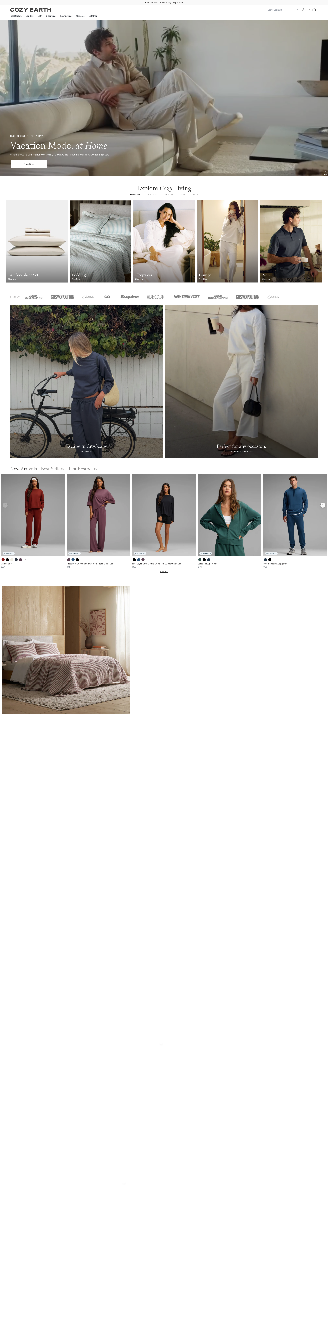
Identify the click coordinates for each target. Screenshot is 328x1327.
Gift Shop (93, 16)
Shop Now (29, 164)
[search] (298, 10)
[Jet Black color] (7, 559)
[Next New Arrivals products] (322, 505)
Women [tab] (169, 194)
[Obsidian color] (208, 559)
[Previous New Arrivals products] (5, 505)
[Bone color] (11, 559)
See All (164, 571)
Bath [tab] (195, 194)
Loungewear (66, 16)
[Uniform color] (199, 559)
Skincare (80, 16)
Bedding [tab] (153, 194)
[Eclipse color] (16, 559)
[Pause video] (325, 173)
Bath (40, 16)
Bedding (30, 16)
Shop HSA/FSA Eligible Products (164, 3)
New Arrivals (23, 468)
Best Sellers (16, 16)
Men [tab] (183, 194)
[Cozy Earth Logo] (30, 10)
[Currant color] (3, 559)
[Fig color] (20, 559)
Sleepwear (51, 16)
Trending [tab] (135, 194)
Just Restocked (83, 468)
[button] (314, 9)
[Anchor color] (73, 559)
